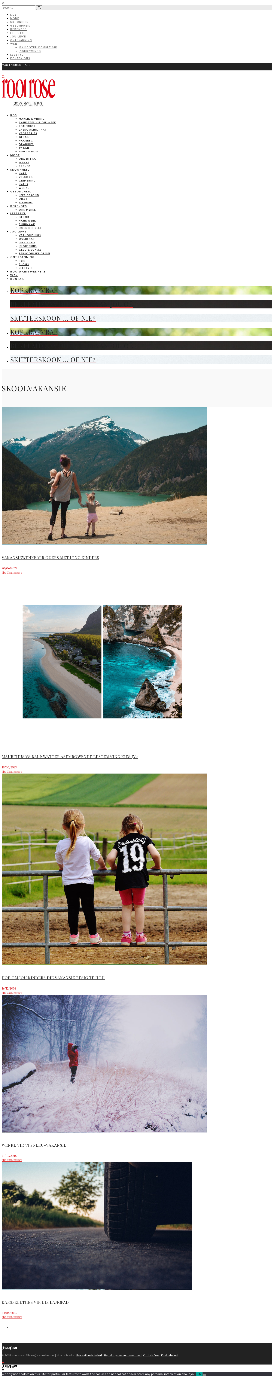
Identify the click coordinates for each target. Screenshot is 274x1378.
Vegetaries (28, 133)
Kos (13, 14)
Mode (14, 18)
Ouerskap (27, 238)
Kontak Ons (20, 58)
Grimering (27, 180)
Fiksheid (26, 202)
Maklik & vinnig (32, 118)
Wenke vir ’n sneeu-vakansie (34, 1145)
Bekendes (18, 29)
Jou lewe (18, 231)
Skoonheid (19, 22)
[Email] (15, 1348)
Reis (22, 260)
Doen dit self (30, 227)
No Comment (12, 572)
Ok (199, 1374)
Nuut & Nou (28, 151)
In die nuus (28, 246)
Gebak (24, 136)
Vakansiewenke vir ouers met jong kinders (50, 557)
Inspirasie (27, 242)
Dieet (23, 198)
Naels (23, 184)
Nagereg (26, 140)
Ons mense (27, 209)
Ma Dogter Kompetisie (38, 47)
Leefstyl (17, 32)
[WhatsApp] (8, 1348)
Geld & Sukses (30, 249)
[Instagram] (13, 1348)
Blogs (24, 264)
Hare (23, 173)
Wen (13, 43)
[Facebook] (11, 1348)
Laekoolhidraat (33, 129)
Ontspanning (21, 40)
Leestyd (17, 54)
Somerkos (27, 126)
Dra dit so (28, 158)
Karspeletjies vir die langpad (35, 1302)
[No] (204, 1375)
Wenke (24, 162)
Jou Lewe (18, 36)
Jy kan (24, 147)
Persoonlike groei (34, 253)
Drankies (26, 144)
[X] (5, 1348)
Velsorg (26, 177)
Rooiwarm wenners (28, 271)
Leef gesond (29, 195)
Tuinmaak (27, 224)
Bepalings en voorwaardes (122, 1355)
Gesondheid (20, 25)
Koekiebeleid (169, 1355)
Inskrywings (30, 51)
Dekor (24, 217)
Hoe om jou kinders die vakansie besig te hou (53, 977)
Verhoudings (30, 235)
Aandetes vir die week (37, 122)
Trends (25, 166)
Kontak (17, 278)
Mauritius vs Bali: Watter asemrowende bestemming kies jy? (70, 756)
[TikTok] (3, 1348)
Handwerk (27, 220)
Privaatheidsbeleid (89, 1355)
